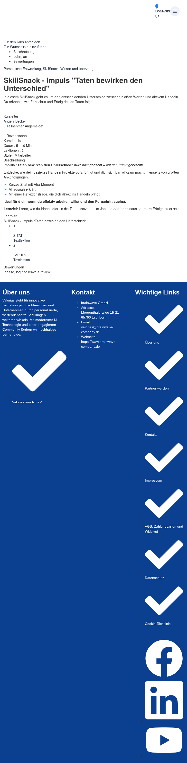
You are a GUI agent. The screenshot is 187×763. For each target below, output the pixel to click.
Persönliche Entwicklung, (23, 68)
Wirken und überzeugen (78, 68)
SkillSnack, (51, 68)
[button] (175, 11)
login (19, 271)
